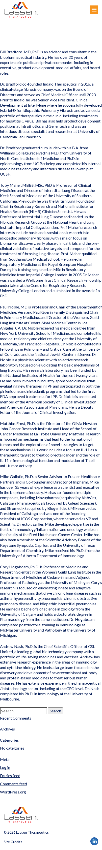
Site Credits (13, 842)
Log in (5, 767)
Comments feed (13, 783)
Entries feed (10, 775)
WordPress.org (13, 791)
